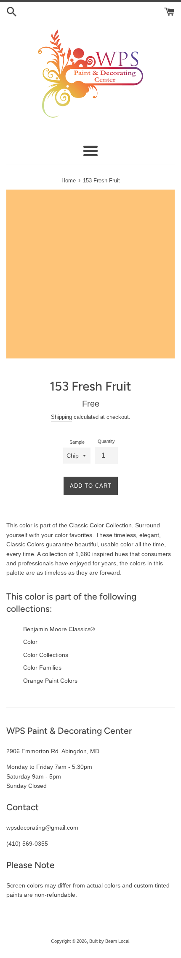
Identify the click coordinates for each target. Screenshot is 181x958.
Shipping (61, 417)
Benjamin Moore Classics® (59, 629)
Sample (77, 442)
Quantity (106, 441)
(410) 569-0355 (27, 843)
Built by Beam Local (109, 941)
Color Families (42, 667)
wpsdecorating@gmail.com (42, 827)
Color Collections (45, 654)
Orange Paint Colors (50, 680)
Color (30, 641)
